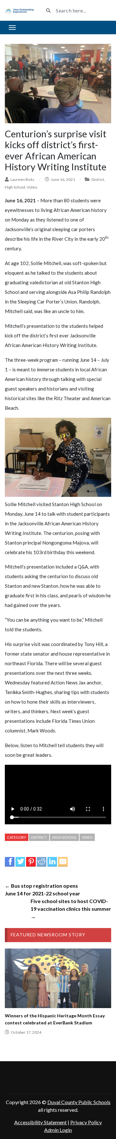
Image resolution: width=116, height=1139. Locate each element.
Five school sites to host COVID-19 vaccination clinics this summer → (71, 908)
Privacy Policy (86, 1122)
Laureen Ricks (22, 179)
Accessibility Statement (40, 1122)
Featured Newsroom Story (48, 934)
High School (15, 187)
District (98, 179)
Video (32, 187)
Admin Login (58, 1130)
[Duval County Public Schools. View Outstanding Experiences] (19, 10)
